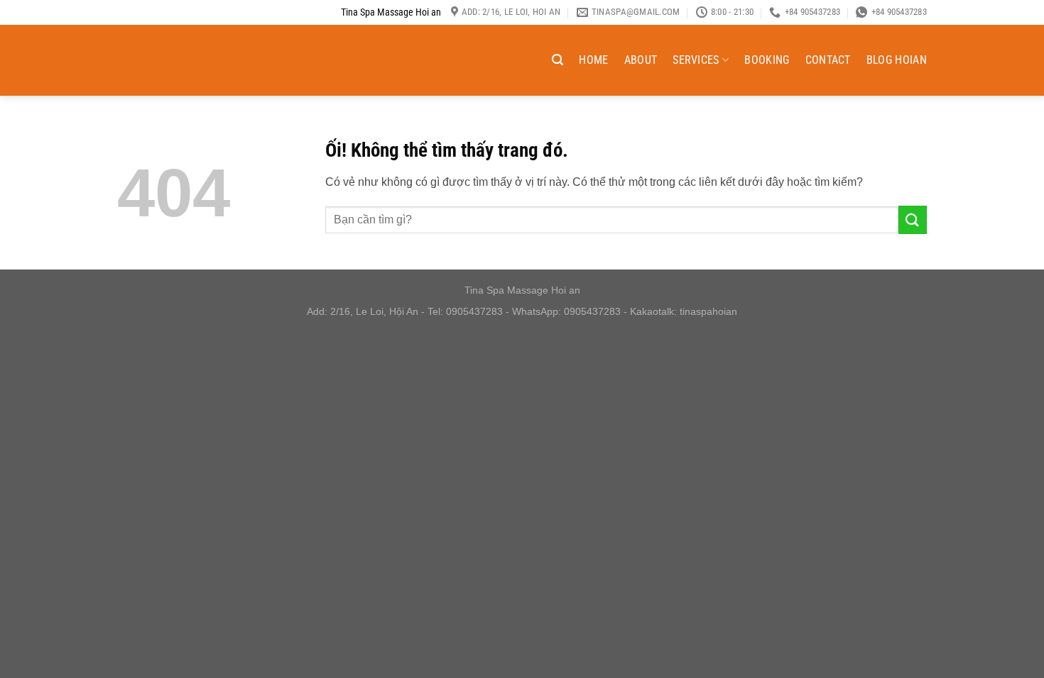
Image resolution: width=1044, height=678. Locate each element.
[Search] (557, 60)
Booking (766, 60)
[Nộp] (912, 219)
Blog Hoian (896, 60)
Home (593, 60)
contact (828, 60)
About (641, 60)
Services (696, 60)
